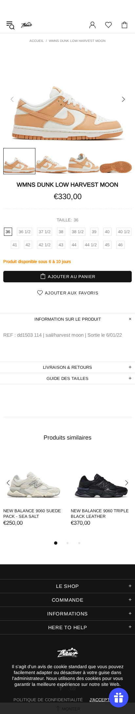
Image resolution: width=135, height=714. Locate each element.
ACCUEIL (36, 41)
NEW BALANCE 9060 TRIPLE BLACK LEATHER (100, 513)
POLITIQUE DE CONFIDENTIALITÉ (48, 699)
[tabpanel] (34, 496)
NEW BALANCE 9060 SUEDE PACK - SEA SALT (32, 513)
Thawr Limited (26, 25)
